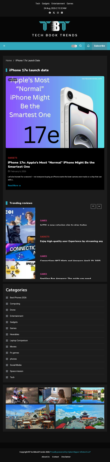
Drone (12, 310)
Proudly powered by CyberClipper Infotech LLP (70, 452)
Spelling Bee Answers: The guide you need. (66, 278)
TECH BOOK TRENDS (55, 35)
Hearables (14, 334)
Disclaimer (66, 457)
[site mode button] (74, 46)
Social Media (15, 365)
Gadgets (46, 3)
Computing (15, 304)
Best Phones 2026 (18, 297)
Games (70, 3)
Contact (55, 457)
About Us (46, 457)
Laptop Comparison (19, 340)
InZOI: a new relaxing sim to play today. (63, 225)
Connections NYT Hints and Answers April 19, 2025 (70, 260)
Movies (13, 347)
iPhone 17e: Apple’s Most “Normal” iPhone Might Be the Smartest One (51, 164)
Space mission (16, 371)
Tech (38, 3)
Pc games (14, 353)
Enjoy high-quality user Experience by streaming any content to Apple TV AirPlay (71, 243)
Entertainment (58, 3)
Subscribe (99, 45)
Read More (13, 185)
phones (13, 359)
